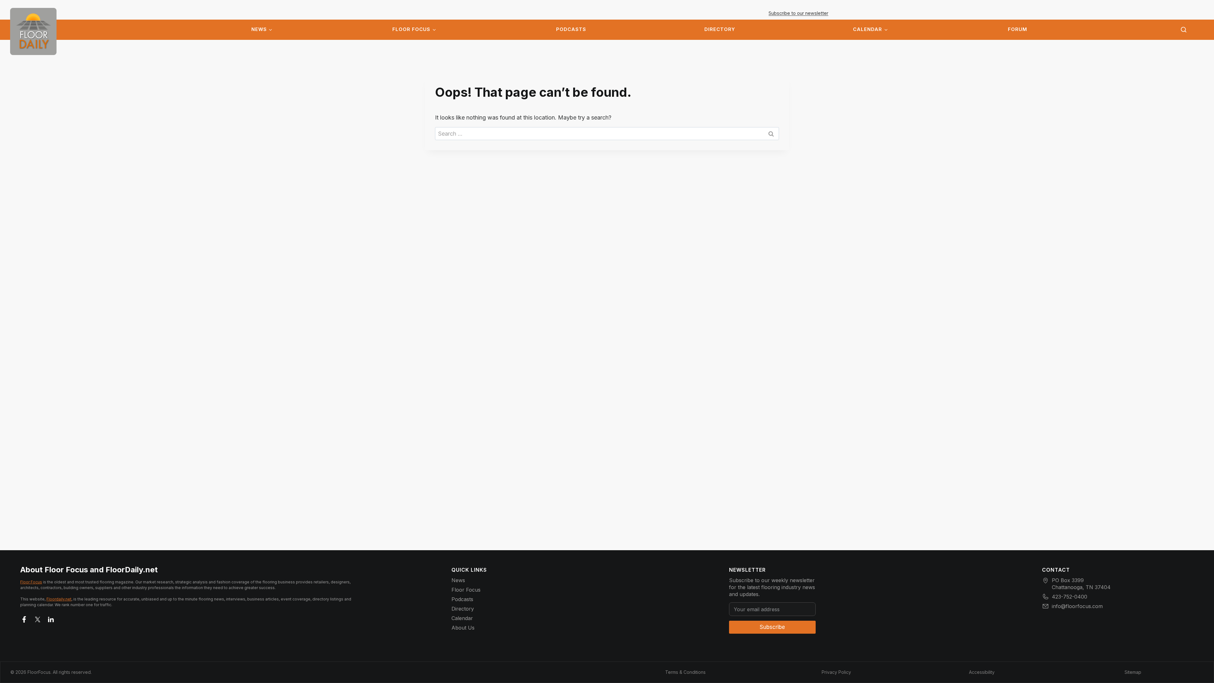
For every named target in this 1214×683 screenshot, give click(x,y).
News (259, 29)
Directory (719, 29)
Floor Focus (411, 29)
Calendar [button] (867, 29)
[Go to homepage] (33, 31)
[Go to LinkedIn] (51, 618)
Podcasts (571, 29)
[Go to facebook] (24, 618)
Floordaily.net (58, 599)
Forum (1017, 29)
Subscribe (772, 627)
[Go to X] (38, 618)
